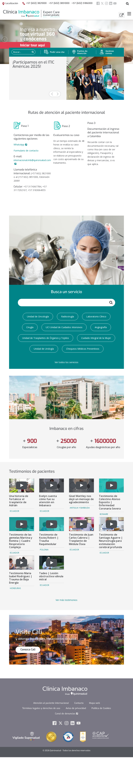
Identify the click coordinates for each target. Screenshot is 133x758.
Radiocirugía (67, 316)
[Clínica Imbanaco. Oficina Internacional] (31, 13)
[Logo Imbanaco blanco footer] (65, 690)
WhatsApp (19, 144)
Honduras (15, 588)
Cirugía (29, 327)
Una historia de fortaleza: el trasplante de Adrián (18, 500)
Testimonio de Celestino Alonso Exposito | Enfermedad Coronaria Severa (110, 502)
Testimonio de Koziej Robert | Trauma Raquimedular (49, 539)
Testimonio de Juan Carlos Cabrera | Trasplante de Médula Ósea (81, 539)
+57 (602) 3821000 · (37, 3)
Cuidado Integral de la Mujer (96, 338)
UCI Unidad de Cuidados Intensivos (64, 327)
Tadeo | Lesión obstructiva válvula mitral (51, 576)
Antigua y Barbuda (80, 508)
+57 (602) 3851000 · (60, 3)
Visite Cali (29, 632)
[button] (4, 39)
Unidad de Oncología (38, 316)
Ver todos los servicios (66, 362)
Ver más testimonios (66, 600)
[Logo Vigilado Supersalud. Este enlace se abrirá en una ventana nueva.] (26, 735)
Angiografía (101, 327)
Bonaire (104, 514)
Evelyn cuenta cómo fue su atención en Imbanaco (48, 500)
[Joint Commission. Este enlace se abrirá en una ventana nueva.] (51, 736)
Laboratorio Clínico (96, 316)
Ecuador (14, 511)
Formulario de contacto (26, 150)
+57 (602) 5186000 (82, 3)
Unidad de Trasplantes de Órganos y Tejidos (45, 338)
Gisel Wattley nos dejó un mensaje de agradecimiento (81, 499)
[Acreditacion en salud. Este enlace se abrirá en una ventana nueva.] (68, 736)
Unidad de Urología (44, 348)
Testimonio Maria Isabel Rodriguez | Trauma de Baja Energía (20, 577)
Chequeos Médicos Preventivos (82, 348)
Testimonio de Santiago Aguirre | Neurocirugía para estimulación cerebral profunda (111, 541)
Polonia (44, 550)
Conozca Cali (27, 649)
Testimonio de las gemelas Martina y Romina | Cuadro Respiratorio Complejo (20, 541)
